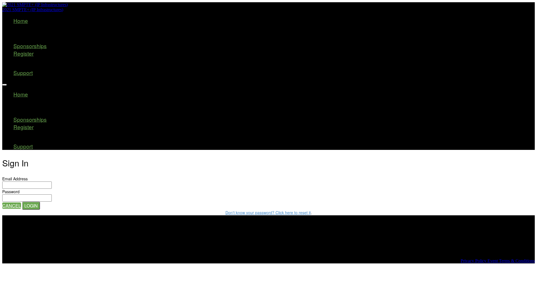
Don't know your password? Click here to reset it (268, 212)
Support (23, 72)
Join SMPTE (37, 33)
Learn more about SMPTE (54, 39)
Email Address (15, 178)
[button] (11, 205)
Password (11, 191)
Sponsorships (30, 45)
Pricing (33, 66)
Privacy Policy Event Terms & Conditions (498, 260)
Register (23, 53)
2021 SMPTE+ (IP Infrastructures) (32, 9)
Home (20, 20)
